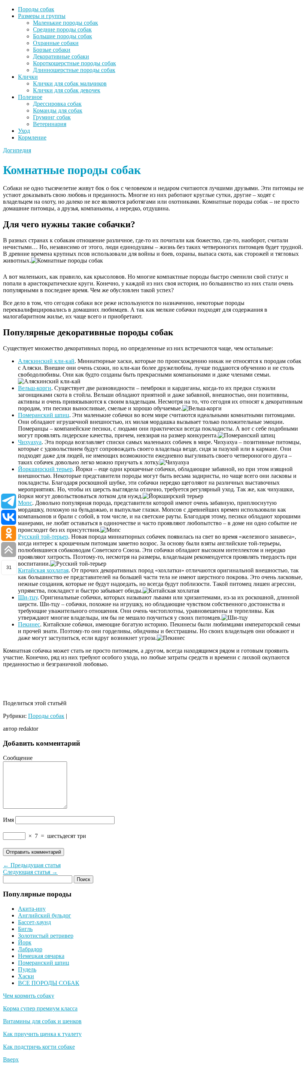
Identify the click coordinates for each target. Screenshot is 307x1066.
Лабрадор (30, 949)
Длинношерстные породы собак (74, 70)
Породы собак (36, 9)
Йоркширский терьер (45, 469)
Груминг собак (52, 117)
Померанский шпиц (43, 415)
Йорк (24, 942)
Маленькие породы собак (65, 23)
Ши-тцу (27, 597)
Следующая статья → (30, 872)
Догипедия (17, 150)
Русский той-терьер (43, 536)
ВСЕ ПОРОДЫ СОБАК (48, 983)
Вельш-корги (34, 388)
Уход (24, 131)
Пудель (27, 969)
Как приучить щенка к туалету (42, 1034)
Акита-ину (32, 908)
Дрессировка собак (57, 104)
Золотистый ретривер (45, 935)
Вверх (11, 1059)
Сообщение (18, 758)
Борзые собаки (51, 50)
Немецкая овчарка (41, 956)
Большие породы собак (62, 36)
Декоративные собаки (61, 56)
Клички (28, 77)
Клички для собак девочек (66, 90)
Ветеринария (49, 124)
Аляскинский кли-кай (46, 361)
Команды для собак (57, 110)
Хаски (26, 976)
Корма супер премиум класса (40, 1008)
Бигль (25, 929)
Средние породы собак (62, 29)
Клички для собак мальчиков (70, 83)
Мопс (25, 503)
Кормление (32, 137)
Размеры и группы (42, 16)
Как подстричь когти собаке (39, 1046)
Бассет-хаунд (34, 922)
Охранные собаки (56, 43)
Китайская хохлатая (43, 570)
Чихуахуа (30, 442)
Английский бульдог (44, 915)
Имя (8, 820)
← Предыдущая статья (32, 865)
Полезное (30, 97)
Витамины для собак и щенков (42, 1021)
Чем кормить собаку (28, 995)
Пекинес (29, 624)
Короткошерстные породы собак (74, 63)
